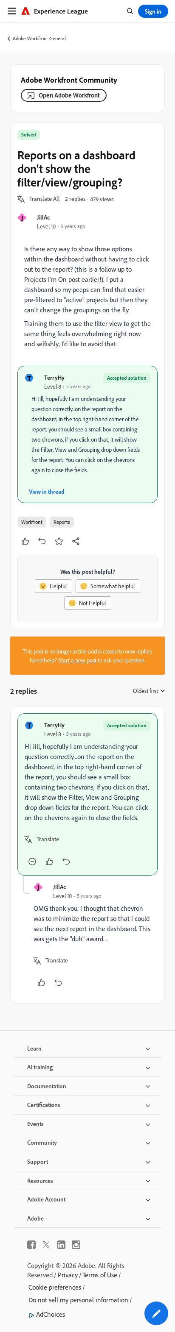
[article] (87, 794)
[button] (44, 199)
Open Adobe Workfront (69, 95)
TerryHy (54, 377)
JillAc (43, 217)
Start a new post (77, 660)
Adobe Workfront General (39, 38)
